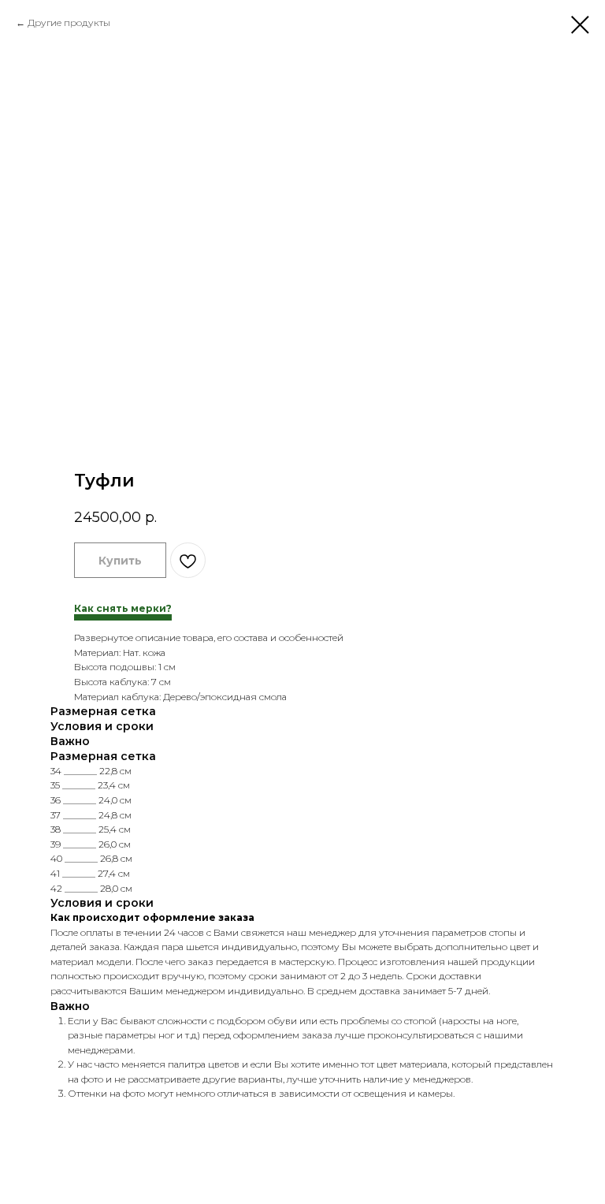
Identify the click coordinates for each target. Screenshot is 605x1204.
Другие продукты (69, 22)
